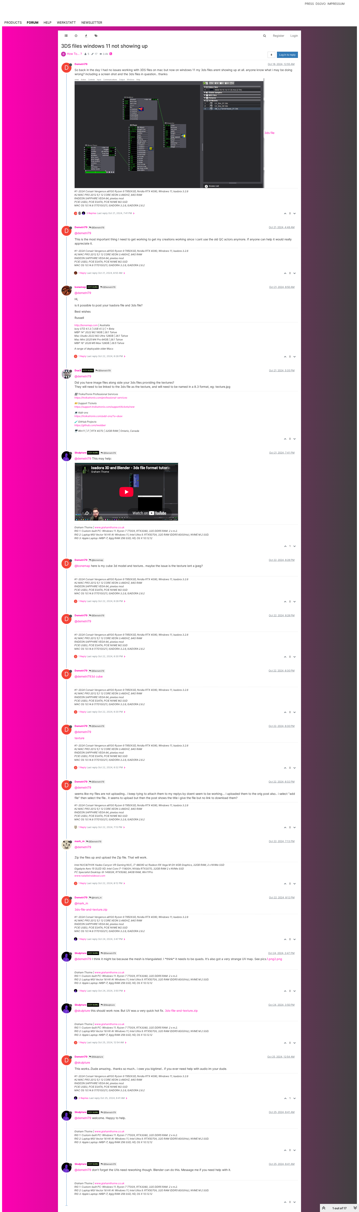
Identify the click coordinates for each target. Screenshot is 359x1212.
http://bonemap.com (86, 325)
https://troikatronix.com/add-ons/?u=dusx (98, 416)
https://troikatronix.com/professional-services (100, 397)
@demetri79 (83, 233)
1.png (270, 959)
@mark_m (96, 897)
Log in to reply (287, 54)
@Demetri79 (97, 227)
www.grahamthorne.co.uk (109, 527)
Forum (32, 22)
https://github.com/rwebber (90, 425)
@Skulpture (109, 1005)
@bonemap (97, 560)
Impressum (335, 3)
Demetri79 (81, 64)
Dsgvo (321, 3)
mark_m (80, 841)
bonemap (80, 287)
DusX (78, 370)
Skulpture (80, 452)
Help (48, 22)
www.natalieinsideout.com (89, 875)
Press (309, 3)
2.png (278, 959)
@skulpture (82, 1010)
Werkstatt (66, 22)
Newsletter (91, 22)
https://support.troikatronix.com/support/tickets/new (104, 406)
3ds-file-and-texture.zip (91, 909)
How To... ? (74, 53)
